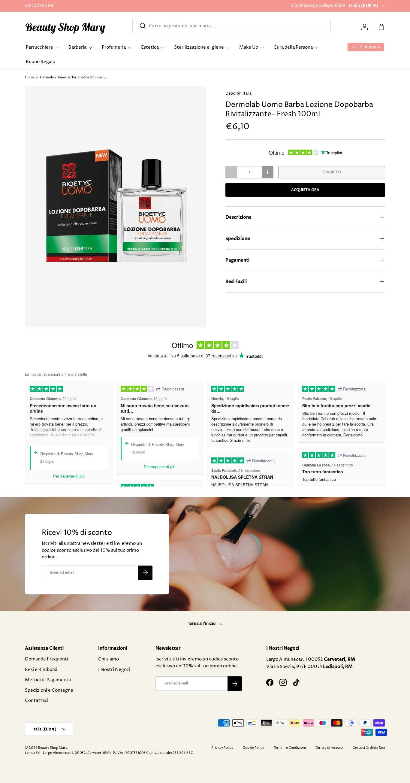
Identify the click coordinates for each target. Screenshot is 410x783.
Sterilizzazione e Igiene (199, 47)
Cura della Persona (293, 47)
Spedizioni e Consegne (49, 690)
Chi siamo (108, 659)
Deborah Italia (238, 93)
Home (30, 77)
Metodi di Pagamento (48, 680)
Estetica (150, 47)
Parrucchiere (39, 47)
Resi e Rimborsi (41, 669)
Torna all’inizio (202, 623)
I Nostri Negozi (114, 669)
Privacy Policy (222, 747)
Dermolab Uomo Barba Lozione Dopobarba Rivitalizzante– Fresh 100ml (73, 77)
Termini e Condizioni (290, 747)
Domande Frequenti (46, 659)
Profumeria (114, 47)
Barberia (77, 47)
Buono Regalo (40, 62)
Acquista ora (305, 189)
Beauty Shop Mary (52, 747)
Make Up (248, 47)
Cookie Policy (253, 747)
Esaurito (331, 172)
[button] (381, 27)
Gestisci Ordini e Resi (368, 747)
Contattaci (36, 700)
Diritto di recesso (329, 747)
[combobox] (232, 26)
